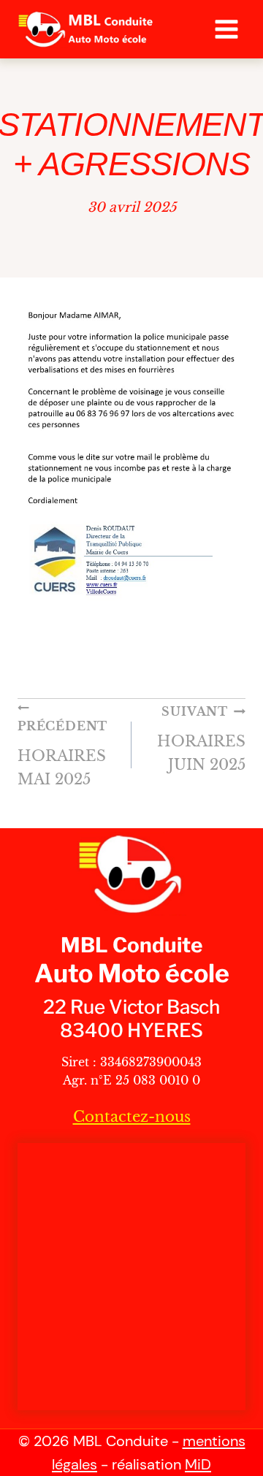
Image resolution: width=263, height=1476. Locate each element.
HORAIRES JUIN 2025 (201, 738)
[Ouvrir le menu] (226, 29)
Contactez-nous (132, 1116)
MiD (198, 1464)
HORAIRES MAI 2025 (62, 753)
